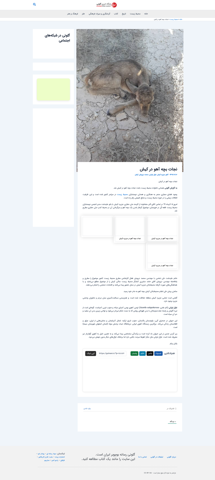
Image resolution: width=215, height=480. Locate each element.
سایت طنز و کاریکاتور (45, 457)
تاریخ (124, 13)
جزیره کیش (161, 174)
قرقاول (62, 460)
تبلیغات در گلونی (157, 456)
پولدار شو (41, 453)
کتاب (116, 13)
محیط (125, 194)
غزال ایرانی (152, 174)
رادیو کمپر (55, 460)
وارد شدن (87, 408)
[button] (34, 4)
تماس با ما (142, 456)
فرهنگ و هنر (72, 13)
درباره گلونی (171, 456)
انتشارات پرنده (60, 457)
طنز (83, 13)
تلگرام (142, 353)
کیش (136, 174)
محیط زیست (135, 13)
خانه (146, 13)
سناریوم (47, 460)
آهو (167, 174)
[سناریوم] (53, 89)
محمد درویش (143, 174)
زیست (119, 194)
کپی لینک (91, 353)
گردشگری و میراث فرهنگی (99, 13)
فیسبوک (158, 353)
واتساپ (134, 353)
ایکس (150, 353)
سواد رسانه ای (51, 453)
